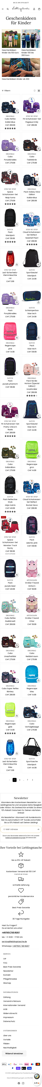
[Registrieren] (38, 829)
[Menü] (2, 9)
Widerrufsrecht (10, 1013)
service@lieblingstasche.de (14, 941)
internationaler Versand (14, 1005)
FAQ (5, 963)
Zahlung (6, 997)
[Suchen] (7, 9)
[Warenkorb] (39, 9)
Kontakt (7, 975)
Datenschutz (9, 1021)
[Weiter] (32, 780)
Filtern (7, 90)
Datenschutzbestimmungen (15, 838)
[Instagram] (23, 1083)
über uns (7, 1035)
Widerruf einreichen (14, 1053)
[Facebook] (19, 1083)
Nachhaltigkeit (10, 1047)
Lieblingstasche (16, 1073)
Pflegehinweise (10, 979)
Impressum (8, 1017)
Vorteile (6, 1039)
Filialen (6, 1043)
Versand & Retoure (12, 1001)
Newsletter (8, 971)
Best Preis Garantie (12, 967)
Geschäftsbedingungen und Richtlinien (21, 1078)
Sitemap (7, 983)
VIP (4, 958)
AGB (5, 1009)
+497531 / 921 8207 (20, 946)
